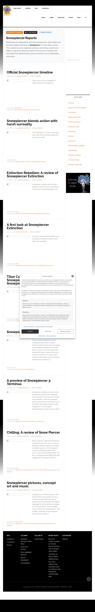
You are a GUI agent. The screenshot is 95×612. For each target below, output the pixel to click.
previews (31, 265)
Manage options (65, 331)
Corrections (11, 542)
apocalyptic (18, 369)
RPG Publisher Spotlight (76, 146)
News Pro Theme (40, 587)
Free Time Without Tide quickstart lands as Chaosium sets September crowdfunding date (55, 569)
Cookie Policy (41, 335)
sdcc (35, 265)
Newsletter (72, 131)
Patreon (71, 136)
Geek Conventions (74, 122)
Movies (16, 522)
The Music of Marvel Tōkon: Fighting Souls (53, 556)
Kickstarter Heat (73, 127)
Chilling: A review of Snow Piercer (33, 432)
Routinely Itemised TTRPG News (26, 541)
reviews (30, 213)
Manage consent (89, 579)
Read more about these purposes (44, 326)
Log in (70, 587)
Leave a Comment (35, 76)
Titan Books (40, 421)
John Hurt (39, 470)
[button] (72, 276)
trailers (42, 161)
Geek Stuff (17, 108)
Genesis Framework (53, 587)
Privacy (9, 545)
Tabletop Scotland (74, 155)
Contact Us (10, 539)
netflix (29, 161)
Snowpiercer (28, 110)
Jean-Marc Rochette (21, 213)
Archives (71, 103)
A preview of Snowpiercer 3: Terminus (29, 382)
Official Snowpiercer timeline (30, 72)
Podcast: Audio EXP (75, 165)
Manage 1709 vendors (29, 326)
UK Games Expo (73, 160)
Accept (30, 331)
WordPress (63, 587)
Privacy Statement (51, 335)
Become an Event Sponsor (77, 108)
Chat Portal (72, 112)
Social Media (72, 150)
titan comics (36, 110)
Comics (16, 212)
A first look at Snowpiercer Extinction (28, 226)
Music (21, 522)
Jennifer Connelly (20, 161)
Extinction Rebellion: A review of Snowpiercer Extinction (32, 174)
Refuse (48, 331)
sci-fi (24, 369)
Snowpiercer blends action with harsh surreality (32, 122)
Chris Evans (18, 470)
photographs (33, 523)
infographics (19, 110)
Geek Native (19, 19)
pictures (40, 523)
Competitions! (25, 563)
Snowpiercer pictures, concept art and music (31, 484)
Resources (72, 141)
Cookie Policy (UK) (74, 117)
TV (15, 160)
